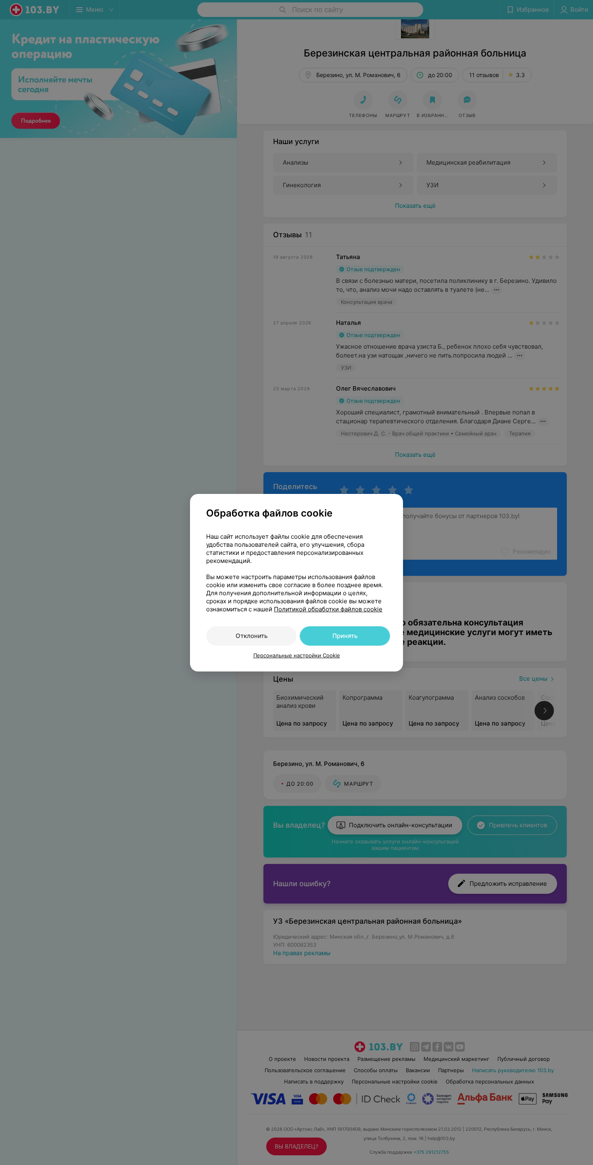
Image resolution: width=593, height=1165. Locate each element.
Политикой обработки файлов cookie (328, 609)
